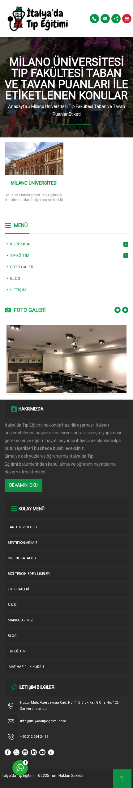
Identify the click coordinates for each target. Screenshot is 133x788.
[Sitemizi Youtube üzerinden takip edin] (42, 752)
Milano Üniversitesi (34, 183)
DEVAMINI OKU (23, 485)
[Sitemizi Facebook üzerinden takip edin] (8, 752)
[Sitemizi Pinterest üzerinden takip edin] (51, 752)
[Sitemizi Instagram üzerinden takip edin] (25, 752)
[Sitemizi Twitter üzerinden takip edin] (16, 752)
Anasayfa (17, 106)
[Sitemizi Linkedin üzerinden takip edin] (34, 752)
